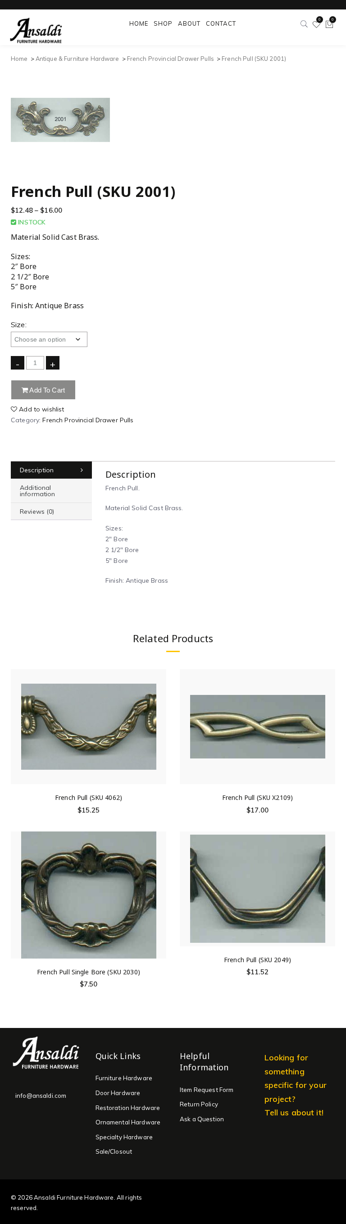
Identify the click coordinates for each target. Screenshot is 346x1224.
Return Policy (199, 1104)
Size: (19, 324)
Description (37, 470)
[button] (159, 716)
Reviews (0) (37, 511)
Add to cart (46, 390)
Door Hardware (118, 1092)
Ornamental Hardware (128, 1122)
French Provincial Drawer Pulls (170, 58)
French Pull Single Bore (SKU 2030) (88, 972)
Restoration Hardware (128, 1107)
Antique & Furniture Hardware (77, 58)
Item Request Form (206, 1089)
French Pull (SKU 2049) (257, 959)
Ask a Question (202, 1119)
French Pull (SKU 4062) (88, 797)
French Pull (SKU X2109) (257, 797)
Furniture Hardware (124, 1078)
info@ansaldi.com (40, 1095)
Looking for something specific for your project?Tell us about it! (295, 1084)
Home (19, 58)
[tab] (51, 470)
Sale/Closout (114, 1151)
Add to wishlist (40, 409)
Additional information (37, 491)
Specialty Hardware (124, 1137)
